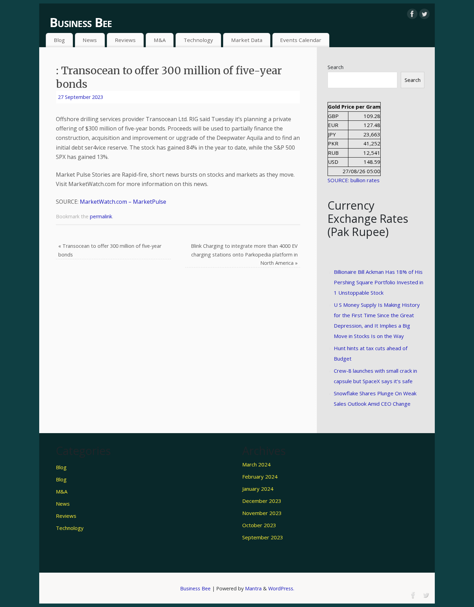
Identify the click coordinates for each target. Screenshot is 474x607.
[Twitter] (424, 14)
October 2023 (259, 525)
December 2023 (261, 500)
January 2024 (257, 488)
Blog (59, 39)
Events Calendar (300, 39)
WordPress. (281, 588)
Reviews (125, 39)
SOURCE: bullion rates (354, 180)
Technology (198, 39)
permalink (101, 216)
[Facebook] (412, 14)
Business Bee (81, 22)
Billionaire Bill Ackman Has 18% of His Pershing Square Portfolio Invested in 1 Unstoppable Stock (378, 282)
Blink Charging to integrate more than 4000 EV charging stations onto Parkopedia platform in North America (244, 254)
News (90, 39)
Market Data (246, 39)
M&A (160, 39)
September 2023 (262, 537)
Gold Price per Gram (354, 106)
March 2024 (256, 464)
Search (336, 67)
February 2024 (260, 476)
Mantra (253, 588)
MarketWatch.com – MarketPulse (123, 201)
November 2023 (262, 512)
